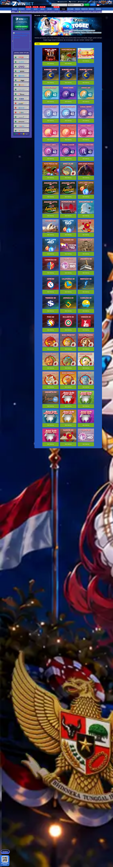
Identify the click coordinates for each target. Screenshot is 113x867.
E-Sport (28, 9)
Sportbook (21, 9)
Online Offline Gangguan (22, 133)
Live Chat (73, 1)
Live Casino (70, 9)
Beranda (14, 9)
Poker (56, 9)
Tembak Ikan (84, 9)
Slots (35, 9)
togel (63, 9)
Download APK (63, 1)
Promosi (98, 9)
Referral (91, 9)
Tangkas (77, 9)
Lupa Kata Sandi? (93, 1)
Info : (13, 11)
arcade (49, 9)
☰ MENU (5, 852)
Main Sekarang (50, 63)
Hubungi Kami (83, 1)
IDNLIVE (42, 9)
